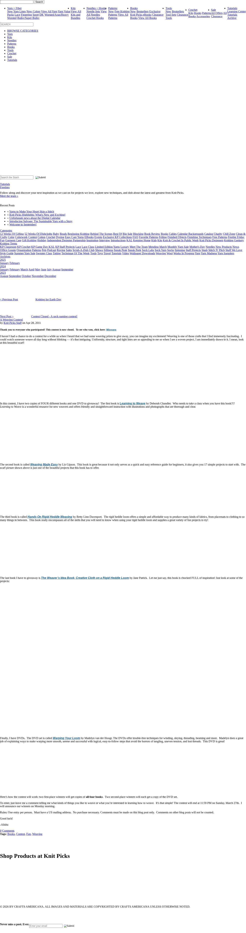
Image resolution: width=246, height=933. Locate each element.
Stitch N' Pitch (216, 250)
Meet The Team (139, 246)
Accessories (203, 16)
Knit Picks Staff (13, 322)
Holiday (41, 240)
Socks (170, 250)
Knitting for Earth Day (48, 299)
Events (98, 237)
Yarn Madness (209, 253)
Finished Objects (177, 237)
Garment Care (13, 240)
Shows (99, 250)
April (31, 269)
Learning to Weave (132, 403)
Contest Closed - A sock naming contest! (54, 316)
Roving (61, 250)
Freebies (5, 187)
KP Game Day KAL (43, 246)
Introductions (118, 240)
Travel (107, 253)
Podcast (51, 250)
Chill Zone (229, 233)
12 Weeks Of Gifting (12, 233)
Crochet (192, 9)
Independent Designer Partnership (66, 240)
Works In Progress (183, 253)
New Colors (33, 11)
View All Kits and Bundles (76, 14)
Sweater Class (44, 253)
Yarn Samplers (226, 253)
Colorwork (21, 237)
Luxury (124, 246)
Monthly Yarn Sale (178, 246)
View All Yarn (49, 11)
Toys (100, 253)
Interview (104, 240)
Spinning (180, 250)
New (111, 11)
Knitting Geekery (234, 240)
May (37, 269)
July (49, 269)
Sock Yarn (160, 250)
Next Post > (7, 316)
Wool (170, 253)
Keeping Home (142, 240)
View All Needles (96, 13)
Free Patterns (219, 237)
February (15, 263)
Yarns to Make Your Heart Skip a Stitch (31, 211)
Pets (44, 250)
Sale (213, 9)
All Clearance (219, 15)
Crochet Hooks (95, 17)
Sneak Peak (120, 250)
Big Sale (127, 233)
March (24, 269)
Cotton (41, 237)
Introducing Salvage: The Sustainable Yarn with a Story (40, 221)
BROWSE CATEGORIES (22, 30)
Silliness (108, 250)
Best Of (117, 233)
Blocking (138, 233)
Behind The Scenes (101, 233)
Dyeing (60, 237)
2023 (3, 272)
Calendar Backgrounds (190, 233)
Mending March (157, 246)
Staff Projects (193, 250)
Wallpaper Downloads (142, 253)
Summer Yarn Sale (24, 253)
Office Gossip (8, 250)
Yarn (10, 34)
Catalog (208, 233)
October (26, 276)
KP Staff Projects (65, 246)
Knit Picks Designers (211, 240)
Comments (8, 830)
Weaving (161, 253)
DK (41, 14)
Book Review (152, 233)
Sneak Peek (134, 250)
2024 (3, 266)
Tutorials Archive (232, 16)
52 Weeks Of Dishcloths (38, 233)
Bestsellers (143, 11)
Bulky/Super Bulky (28, 17)
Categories (6, 230)
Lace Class (88, 246)
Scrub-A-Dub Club (84, 250)
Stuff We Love (233, 250)
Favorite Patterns (148, 237)
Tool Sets (171, 14)
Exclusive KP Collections (117, 237)
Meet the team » (9, 196)
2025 (3, 259)
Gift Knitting (29, 240)
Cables (173, 233)
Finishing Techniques (199, 237)
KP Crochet (23, 246)
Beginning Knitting (79, 233)
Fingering (26, 14)
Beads (63, 233)
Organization (24, 250)
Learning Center (236, 11)
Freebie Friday (236, 237)
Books (134, 8)
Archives (5, 256)
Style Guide (7, 253)
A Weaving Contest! (11, 319)
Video (125, 253)
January (4, 263)
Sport (36, 14)
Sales (69, 250)
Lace (17, 14)
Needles (11, 40)
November (38, 276)
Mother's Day (197, 246)
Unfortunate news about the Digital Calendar (34, 218)
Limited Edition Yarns (107, 246)
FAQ (135, 237)
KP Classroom (8, 246)
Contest (32, 237)
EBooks (89, 237)
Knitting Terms (8, 243)
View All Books (147, 17)
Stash (205, 250)
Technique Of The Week (75, 253)
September (67, 269)
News (235, 246)
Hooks (197, 13)
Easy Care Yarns (74, 237)
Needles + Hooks (96, 8)
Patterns (112, 8)
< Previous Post (9, 299)
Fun (2, 240)
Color (11, 237)
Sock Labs (148, 250)
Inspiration (92, 240)
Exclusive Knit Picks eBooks (145, 13)
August (56, 269)
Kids (154, 240)
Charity (218, 233)
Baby (56, 233)
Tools (169, 8)
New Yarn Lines (16, 11)
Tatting (57, 253)
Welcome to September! (23, 224)
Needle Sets (93, 11)
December (50, 276)
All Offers (217, 13)
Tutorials (232, 8)
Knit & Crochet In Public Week (181, 240)
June (43, 269)
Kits (73, 8)
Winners (111, 329)
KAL (129, 240)
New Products (224, 246)
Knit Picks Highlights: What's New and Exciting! (37, 214)
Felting (163, 237)
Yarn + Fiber (14, 8)
